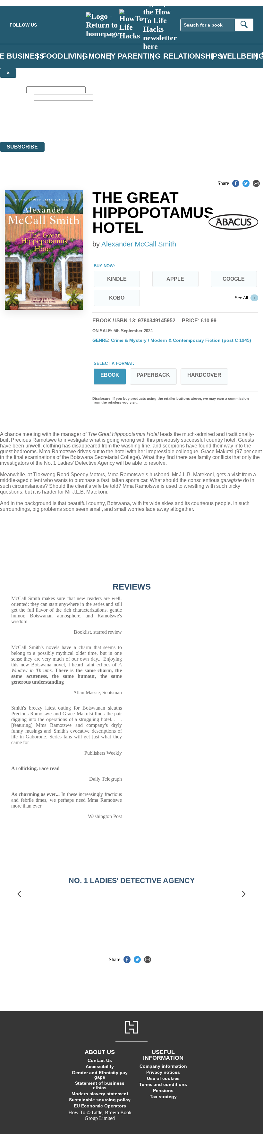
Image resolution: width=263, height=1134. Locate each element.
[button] (19, 894)
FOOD (52, 56)
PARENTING (139, 56)
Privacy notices (163, 1072)
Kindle (117, 279)
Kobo (116, 298)
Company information (163, 1066)
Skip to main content (21, 2)
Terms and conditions (163, 1084)
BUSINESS (25, 56)
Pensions (163, 1090)
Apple (175, 279)
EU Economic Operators (100, 1105)
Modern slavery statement (100, 1093)
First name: (12, 89)
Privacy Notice (126, 127)
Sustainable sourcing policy (100, 1099)
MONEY (102, 56)
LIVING (76, 56)
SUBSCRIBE (22, 146)
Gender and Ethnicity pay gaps (100, 1075)
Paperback (153, 375)
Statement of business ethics (99, 1085)
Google (234, 279)
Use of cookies (163, 1078)
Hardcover (204, 375)
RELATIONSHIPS (192, 56)
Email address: (16, 97)
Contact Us (100, 1060)
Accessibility (100, 1066)
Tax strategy (163, 1096)
